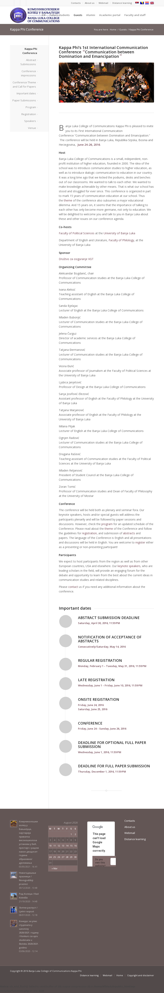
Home (113, 29)
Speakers (30, 121)
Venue (32, 128)
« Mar (55, 868)
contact (73, 587)
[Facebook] (17, 3)
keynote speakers (129, 566)
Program (31, 107)
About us (89, 2)
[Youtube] (23, 3)
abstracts (129, 533)
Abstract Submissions (28, 62)
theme (68, 200)
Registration (28, 114)
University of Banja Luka (119, 233)
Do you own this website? (100, 862)
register (140, 542)
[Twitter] (11, 3)
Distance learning (122, 2)
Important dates (26, 93)
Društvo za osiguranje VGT (76, 259)
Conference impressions (28, 73)
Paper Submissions (24, 100)
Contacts (76, 2)
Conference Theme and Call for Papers (24, 84)
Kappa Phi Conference (26, 29)
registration (89, 533)
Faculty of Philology (121, 240)
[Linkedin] (29, 3)
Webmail (103, 2)
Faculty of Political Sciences (76, 233)
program (107, 524)
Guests (123, 29)
